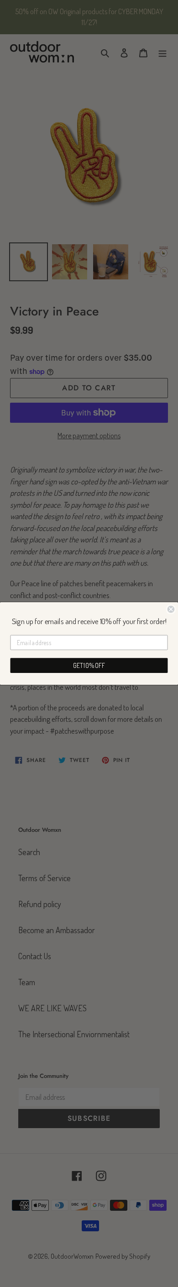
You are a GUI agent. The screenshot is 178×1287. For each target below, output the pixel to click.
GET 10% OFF (89, 665)
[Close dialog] (171, 609)
